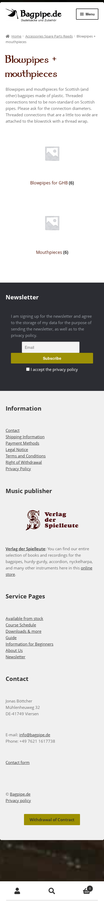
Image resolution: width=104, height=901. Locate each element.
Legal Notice (17, 449)
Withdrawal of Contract (52, 819)
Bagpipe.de (20, 794)
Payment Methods (22, 443)
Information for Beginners (29, 644)
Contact (12, 430)
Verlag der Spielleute (25, 548)
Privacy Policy (18, 468)
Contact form (18, 762)
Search (52, 891)
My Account (17, 891)
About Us (14, 650)
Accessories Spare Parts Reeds (49, 36)
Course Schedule (21, 624)
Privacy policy (18, 800)
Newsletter (15, 656)
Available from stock (24, 618)
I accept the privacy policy (54, 369)
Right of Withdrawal (24, 462)
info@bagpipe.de (34, 734)
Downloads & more (23, 631)
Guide (11, 637)
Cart (80, 886)
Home (16, 36)
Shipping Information (25, 436)
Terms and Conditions (26, 455)
